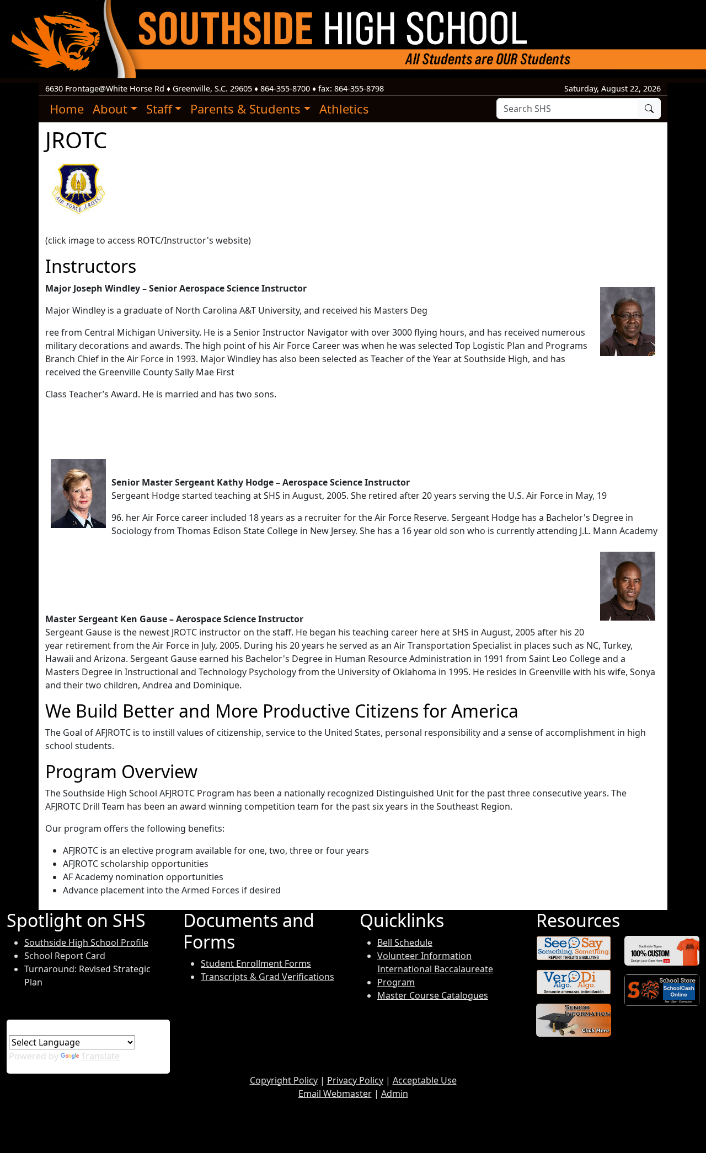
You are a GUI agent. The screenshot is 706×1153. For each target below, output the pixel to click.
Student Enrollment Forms (256, 963)
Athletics (344, 108)
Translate (100, 1056)
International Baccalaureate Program (435, 975)
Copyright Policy (284, 1080)
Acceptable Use (425, 1080)
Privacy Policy (355, 1080)
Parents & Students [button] (245, 108)
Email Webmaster (335, 1093)
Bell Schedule (404, 942)
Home (67, 108)
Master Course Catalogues (432, 995)
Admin (394, 1093)
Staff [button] (159, 108)
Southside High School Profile (86, 942)
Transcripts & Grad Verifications (267, 977)
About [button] (110, 108)
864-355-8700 (285, 88)
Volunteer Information (424, 956)
